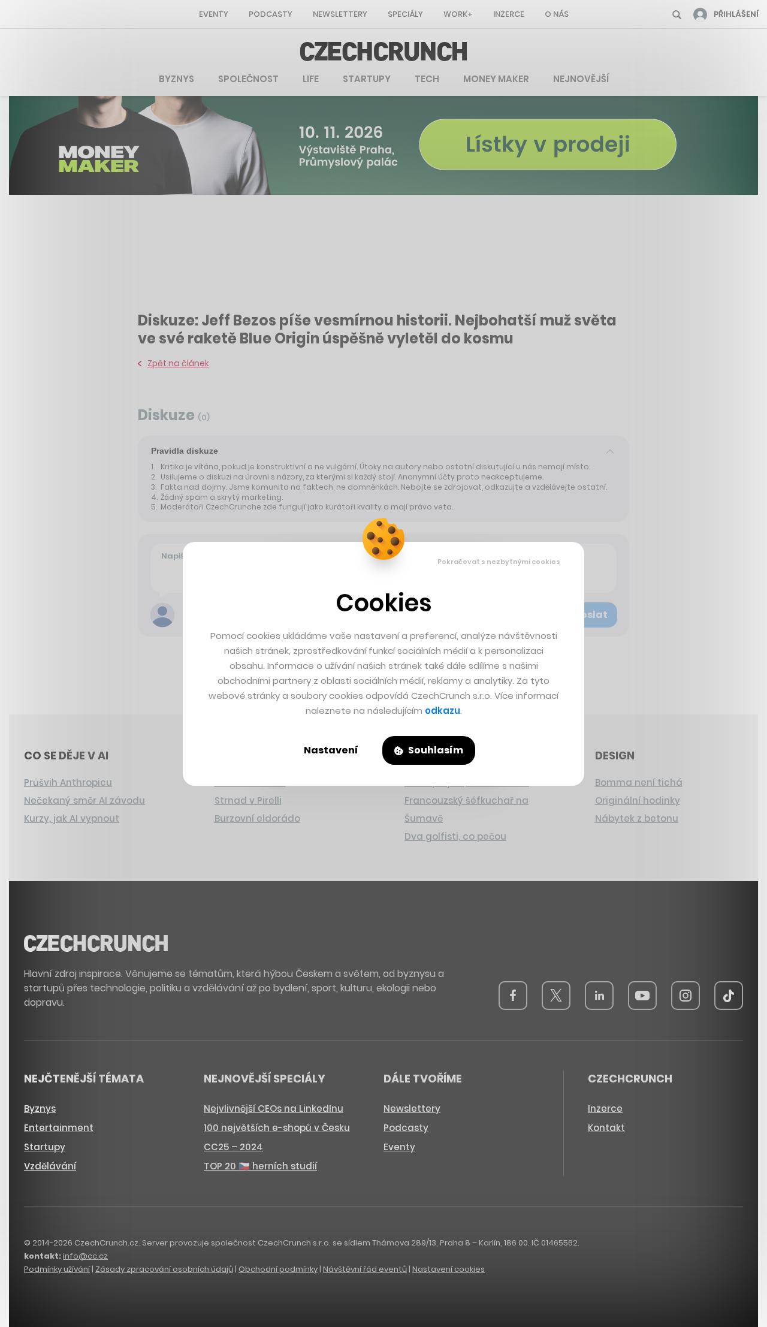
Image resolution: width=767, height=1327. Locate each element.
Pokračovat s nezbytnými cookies (498, 561)
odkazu (442, 710)
